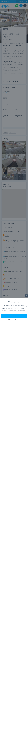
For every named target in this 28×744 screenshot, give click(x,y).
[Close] (26, 295)
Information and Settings (14, 319)
